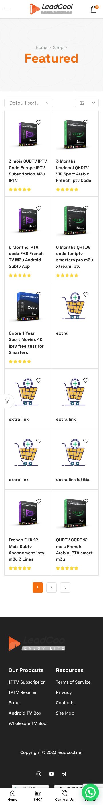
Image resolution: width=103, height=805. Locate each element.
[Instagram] (39, 774)
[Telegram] (64, 774)
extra (62, 333)
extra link (19, 419)
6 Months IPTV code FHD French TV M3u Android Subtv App (26, 256)
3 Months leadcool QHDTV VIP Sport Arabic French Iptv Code (73, 170)
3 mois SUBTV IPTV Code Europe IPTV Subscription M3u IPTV (28, 170)
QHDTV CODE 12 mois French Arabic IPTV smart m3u (74, 549)
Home (41, 47)
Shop (58, 47)
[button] (90, 792)
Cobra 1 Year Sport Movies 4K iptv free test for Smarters (26, 342)
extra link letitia (73, 479)
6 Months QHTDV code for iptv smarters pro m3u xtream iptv (74, 256)
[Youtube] (51, 774)
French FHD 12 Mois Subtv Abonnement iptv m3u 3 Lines (26, 549)
